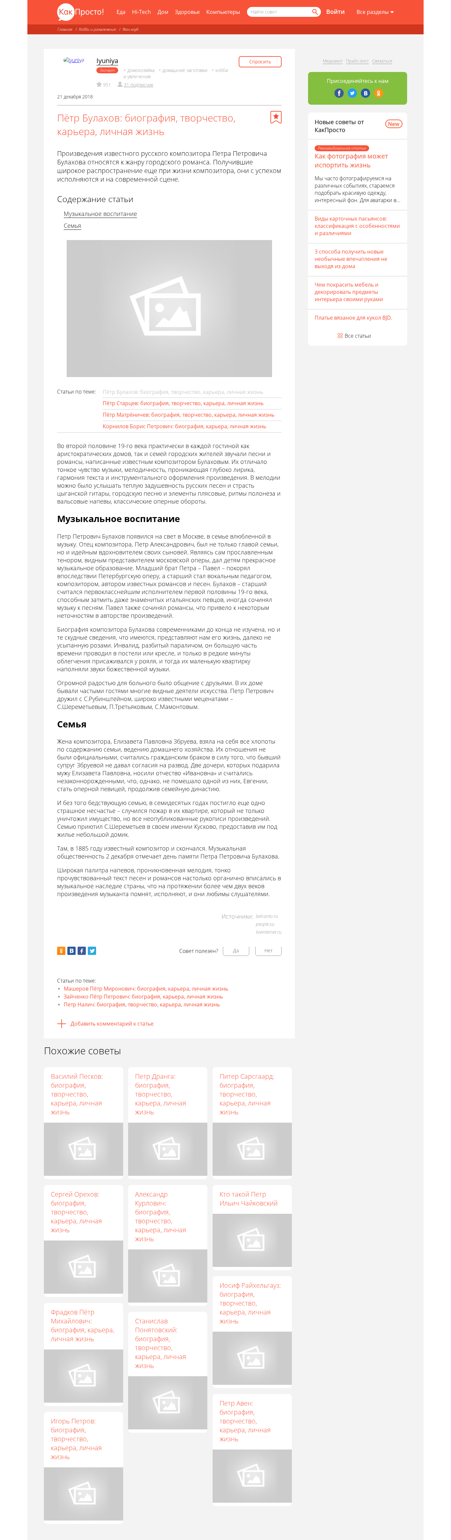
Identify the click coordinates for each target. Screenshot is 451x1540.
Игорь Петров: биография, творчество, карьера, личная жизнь (76, 1439)
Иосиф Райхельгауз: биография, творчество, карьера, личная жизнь (250, 1303)
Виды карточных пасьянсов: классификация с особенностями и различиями (357, 226)
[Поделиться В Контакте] (71, 951)
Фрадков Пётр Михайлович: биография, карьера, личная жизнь (82, 1325)
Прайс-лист (357, 61)
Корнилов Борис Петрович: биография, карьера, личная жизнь (184, 426)
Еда (121, 12)
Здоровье (187, 12)
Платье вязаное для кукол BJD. (353, 317)
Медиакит (333, 61)
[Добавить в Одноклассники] (61, 951)
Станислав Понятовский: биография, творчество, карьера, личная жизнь (160, 1343)
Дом (162, 12)
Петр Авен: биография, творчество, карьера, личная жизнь (245, 1421)
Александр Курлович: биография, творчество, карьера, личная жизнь (160, 1216)
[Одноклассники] (378, 93)
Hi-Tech (141, 12)
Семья (72, 225)
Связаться (382, 61)
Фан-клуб (130, 29)
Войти (335, 12)
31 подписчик (138, 85)
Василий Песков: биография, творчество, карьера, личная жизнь (77, 1094)
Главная (64, 29)
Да (236, 950)
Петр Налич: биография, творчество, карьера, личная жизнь (142, 1004)
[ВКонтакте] (365, 93)
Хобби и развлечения (97, 29)
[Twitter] (352, 93)
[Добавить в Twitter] (92, 951)
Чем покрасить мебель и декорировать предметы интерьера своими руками (349, 292)
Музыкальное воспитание (100, 214)
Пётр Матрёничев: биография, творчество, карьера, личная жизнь (188, 414)
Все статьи (358, 335)
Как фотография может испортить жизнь (351, 160)
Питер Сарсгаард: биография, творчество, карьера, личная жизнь (247, 1094)
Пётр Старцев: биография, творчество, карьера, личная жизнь (183, 403)
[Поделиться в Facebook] (82, 951)
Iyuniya (107, 60)
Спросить (260, 61)
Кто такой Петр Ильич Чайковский (249, 1199)
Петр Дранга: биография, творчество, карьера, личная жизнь (160, 1094)
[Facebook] (339, 93)
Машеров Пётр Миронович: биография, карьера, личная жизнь (146, 988)
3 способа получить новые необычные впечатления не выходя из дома (351, 259)
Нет (268, 950)
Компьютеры (223, 12)
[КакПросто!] (80, 12)
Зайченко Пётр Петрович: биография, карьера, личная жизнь (143, 996)
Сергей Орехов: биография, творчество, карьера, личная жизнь (76, 1212)
